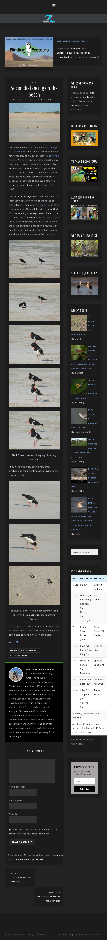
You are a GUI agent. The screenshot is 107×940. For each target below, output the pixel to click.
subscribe (85, 52)
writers (80, 97)
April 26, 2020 (19, 100)
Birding (34, 82)
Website (13, 813)
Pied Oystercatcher (29, 650)
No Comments (49, 100)
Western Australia (18, 655)
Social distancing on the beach (34, 91)
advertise (72, 52)
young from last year (41, 204)
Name (17, 786)
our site (75, 48)
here (78, 739)
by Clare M (34, 100)
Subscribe (84, 789)
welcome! (93, 57)
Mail (16, 800)
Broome (13, 650)
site (92, 92)
